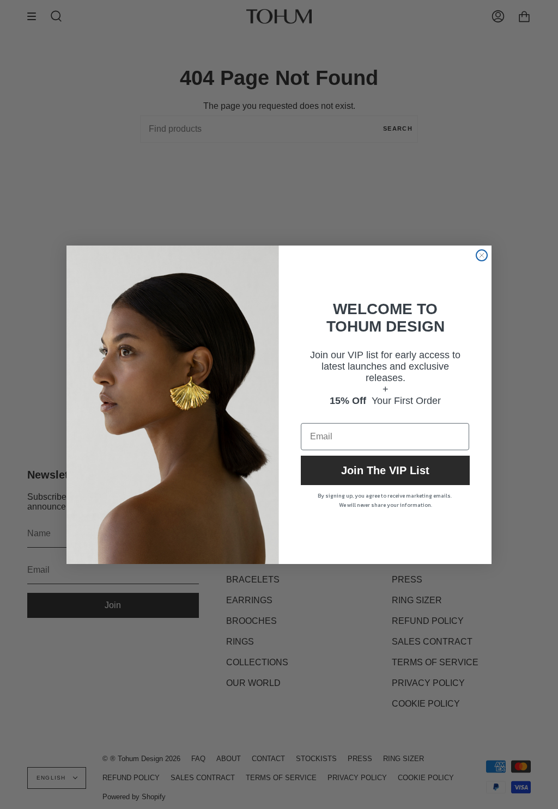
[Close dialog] (481, 255)
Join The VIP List (385, 470)
